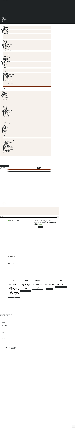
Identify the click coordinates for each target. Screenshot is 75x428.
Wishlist (4, 11)
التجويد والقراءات (5, 65)
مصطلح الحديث (5, 58)
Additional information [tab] (11, 256)
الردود (4, 134)
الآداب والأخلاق (5, 29)
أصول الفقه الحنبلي (7, 49)
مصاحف (4, 62)
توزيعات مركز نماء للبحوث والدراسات (8, 74)
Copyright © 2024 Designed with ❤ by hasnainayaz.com (10, 348)
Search (39, 167)
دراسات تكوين (6, 77)
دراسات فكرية (6, 78)
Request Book (4, 10)
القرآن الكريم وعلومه (6, 61)
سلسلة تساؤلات (6, 82)
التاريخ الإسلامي (5, 33)
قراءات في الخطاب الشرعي (8, 76)
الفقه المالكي (5, 41)
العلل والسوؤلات (5, 59)
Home (4, 6)
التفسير (4, 63)
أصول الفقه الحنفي (7, 46)
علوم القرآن (5, 64)
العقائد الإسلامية (6, 67)
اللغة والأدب (5, 25)
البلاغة (4, 26)
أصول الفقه (5, 45)
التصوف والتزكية (5, 32)
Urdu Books (5, 89)
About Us (4, 12)
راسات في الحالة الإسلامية (8, 84)
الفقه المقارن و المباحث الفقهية (7, 44)
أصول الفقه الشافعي (7, 48)
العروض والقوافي (5, 27)
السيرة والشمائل (5, 34)
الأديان (4, 135)
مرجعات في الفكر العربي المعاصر (9, 151)
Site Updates (4, 7)
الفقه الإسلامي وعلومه (7, 39)
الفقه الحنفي (5, 40)
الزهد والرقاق (5, 30)
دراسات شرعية (6, 75)
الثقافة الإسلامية (5, 73)
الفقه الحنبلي (5, 43)
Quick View (13, 281)
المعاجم (4, 28)
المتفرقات (5, 72)
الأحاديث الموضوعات (6, 56)
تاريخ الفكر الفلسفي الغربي (8, 80)
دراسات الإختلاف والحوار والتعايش (9, 83)
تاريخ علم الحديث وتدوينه (6, 57)
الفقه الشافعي (5, 42)
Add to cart (40, 226)
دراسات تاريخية (6, 79)
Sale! (3, 5)
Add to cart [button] (49, 288)
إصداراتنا (3, 152)
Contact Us (4, 9)
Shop (3, 8)
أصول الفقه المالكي (7, 47)
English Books (6, 88)
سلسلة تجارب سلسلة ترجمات (8, 81)
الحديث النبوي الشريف (7, 50)
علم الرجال (4, 60)
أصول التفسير (5, 66)
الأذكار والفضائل (5, 31)
